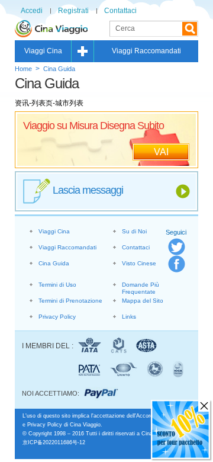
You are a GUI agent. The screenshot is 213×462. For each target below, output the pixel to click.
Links (129, 316)
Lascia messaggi (88, 190)
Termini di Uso (57, 284)
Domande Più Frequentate (140, 288)
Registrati (73, 11)
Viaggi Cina (43, 51)
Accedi (32, 11)
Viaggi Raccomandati (146, 51)
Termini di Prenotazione (70, 300)
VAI (161, 152)
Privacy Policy (57, 316)
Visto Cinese (139, 263)
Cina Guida (59, 68)
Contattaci (120, 11)
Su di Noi (134, 231)
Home (23, 68)
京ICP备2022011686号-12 (53, 442)
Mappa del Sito (142, 300)
